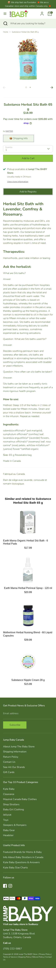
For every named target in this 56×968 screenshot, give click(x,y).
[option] (28, 60)
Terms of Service (10, 957)
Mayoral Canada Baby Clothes (20, 799)
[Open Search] (5, 23)
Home (5, 32)
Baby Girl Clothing (13, 809)
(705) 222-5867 (12, 948)
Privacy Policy (45, 954)
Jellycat (7, 814)
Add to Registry (28, 191)
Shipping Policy (24, 957)
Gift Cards (8, 772)
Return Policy (10, 757)
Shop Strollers (11, 804)
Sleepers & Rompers (14, 825)
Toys (5, 820)
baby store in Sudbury (25, 924)
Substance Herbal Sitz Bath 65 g (25, 32)
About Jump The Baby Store (19, 746)
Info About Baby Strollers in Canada (23, 857)
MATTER (9, 131)
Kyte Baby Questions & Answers (21, 862)
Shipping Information (14, 751)
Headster (8, 835)
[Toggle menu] (5, 14)
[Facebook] (5, 886)
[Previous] (4, 87)
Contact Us (9, 762)
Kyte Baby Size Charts (15, 867)
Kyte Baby (8, 789)
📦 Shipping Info (18, 138)
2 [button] (30, 87)
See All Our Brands (14, 767)
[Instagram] (10, 886)
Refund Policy (38, 957)
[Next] (51, 87)
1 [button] (26, 87)
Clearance (8, 794)
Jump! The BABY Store (28, 954)
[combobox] (31, 23)
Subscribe (14, 725)
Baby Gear (9, 830)
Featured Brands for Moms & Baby (22, 852)
